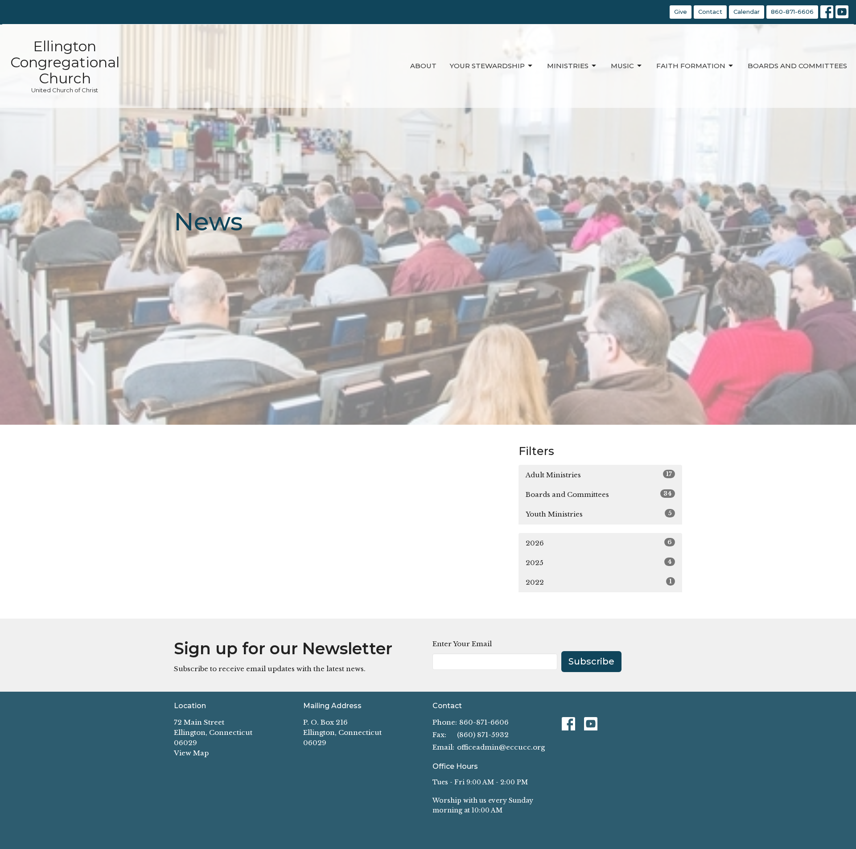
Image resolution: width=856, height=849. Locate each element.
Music (622, 66)
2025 (599, 562)
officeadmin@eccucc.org (501, 747)
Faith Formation (690, 66)
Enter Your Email (462, 644)
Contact (710, 11)
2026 (599, 542)
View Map (191, 753)
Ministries (567, 66)
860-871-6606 (792, 11)
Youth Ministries (599, 513)
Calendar (746, 11)
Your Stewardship (487, 66)
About (423, 66)
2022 (599, 582)
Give (680, 11)
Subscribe (591, 661)
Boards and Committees (797, 66)
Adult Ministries (599, 474)
